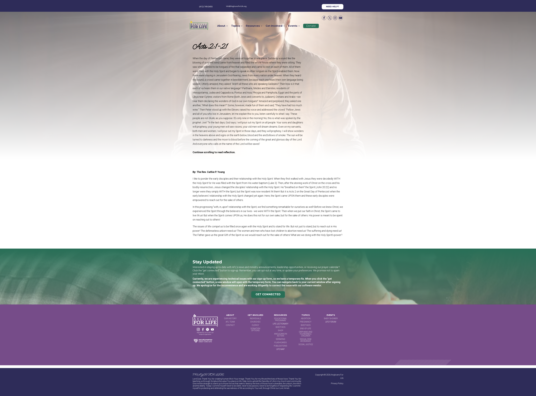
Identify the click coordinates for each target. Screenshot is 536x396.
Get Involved (274, 26)
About (221, 26)
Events (292, 26)
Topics (235, 26)
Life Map (280, 349)
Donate (311, 25)
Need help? (332, 6)
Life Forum (330, 322)
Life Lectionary (280, 324)
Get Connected (268, 294)
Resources (253, 26)
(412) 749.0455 (206, 6)
